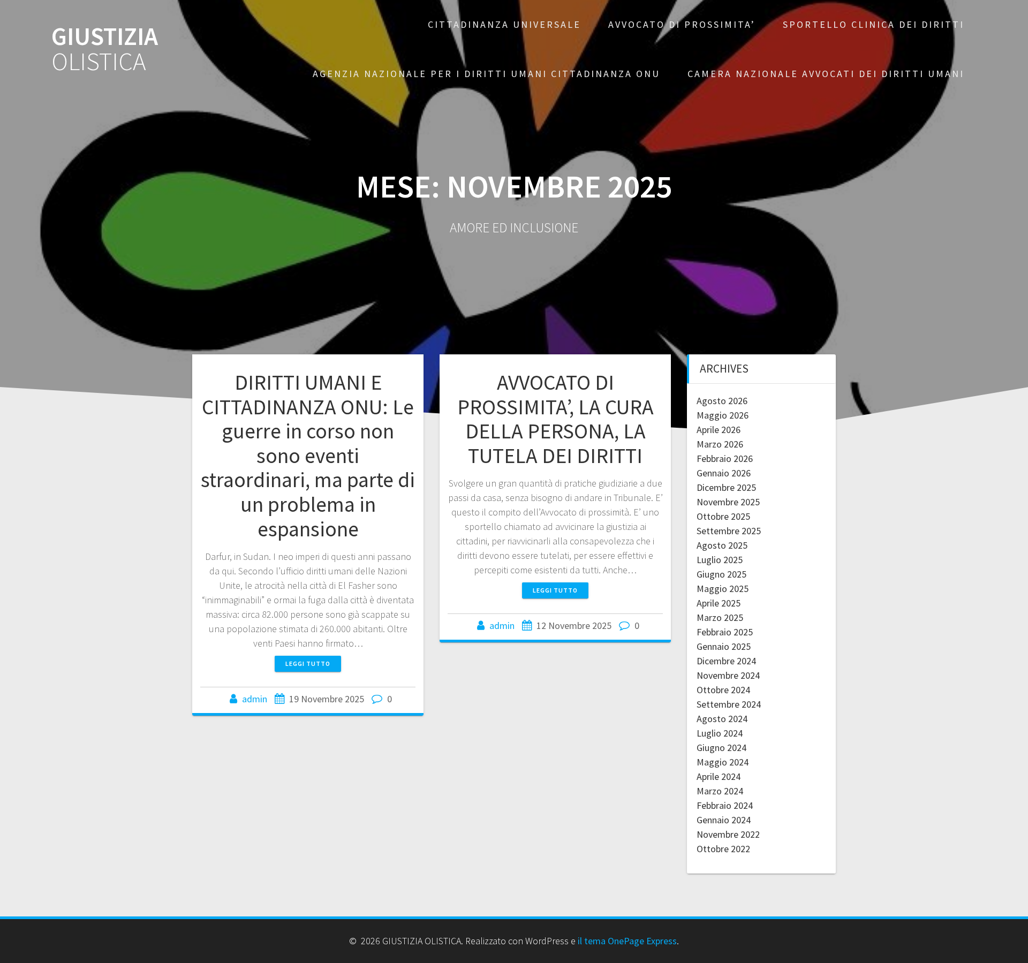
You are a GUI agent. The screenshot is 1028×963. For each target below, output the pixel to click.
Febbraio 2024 (725, 805)
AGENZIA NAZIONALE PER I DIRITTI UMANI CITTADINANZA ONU (486, 73)
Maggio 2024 (723, 762)
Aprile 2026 (718, 429)
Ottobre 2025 (723, 516)
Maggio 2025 (723, 588)
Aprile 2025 (718, 603)
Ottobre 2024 (723, 690)
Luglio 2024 (720, 733)
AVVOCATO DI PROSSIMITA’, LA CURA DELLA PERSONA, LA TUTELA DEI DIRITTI (555, 419)
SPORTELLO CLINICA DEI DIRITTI (873, 24)
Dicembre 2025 (726, 487)
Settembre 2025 (729, 531)
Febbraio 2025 (725, 632)
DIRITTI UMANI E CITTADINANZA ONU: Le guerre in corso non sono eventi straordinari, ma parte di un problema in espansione (308, 455)
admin (254, 699)
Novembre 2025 (728, 502)
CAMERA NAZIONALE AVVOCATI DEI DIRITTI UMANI (825, 73)
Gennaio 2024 (724, 820)
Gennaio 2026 (724, 473)
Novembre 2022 (728, 834)
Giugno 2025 (721, 574)
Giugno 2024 (721, 747)
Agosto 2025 (722, 545)
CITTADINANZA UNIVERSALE (504, 24)
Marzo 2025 (720, 617)
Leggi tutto (307, 663)
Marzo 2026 (720, 444)
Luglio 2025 (720, 559)
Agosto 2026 (722, 401)
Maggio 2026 (723, 415)
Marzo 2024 (720, 791)
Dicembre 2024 (726, 661)
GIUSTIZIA (104, 49)
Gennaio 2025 (724, 646)
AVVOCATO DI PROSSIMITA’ (681, 24)
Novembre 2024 (728, 675)
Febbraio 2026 (725, 458)
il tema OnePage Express (627, 941)
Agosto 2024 (722, 718)
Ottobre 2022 (723, 849)
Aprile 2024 (718, 776)
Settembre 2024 (729, 704)
